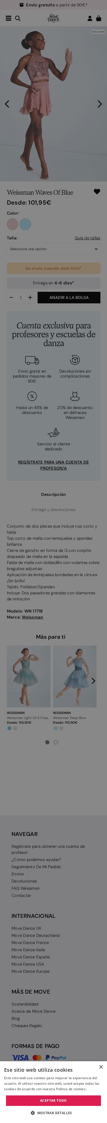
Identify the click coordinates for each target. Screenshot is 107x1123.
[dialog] (53, 1092)
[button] (53, 1113)
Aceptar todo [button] (53, 1100)
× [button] (101, 1067)
